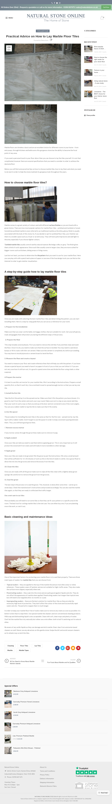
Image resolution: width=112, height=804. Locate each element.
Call (52, 3)
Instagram (59, 3)
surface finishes (55, 225)
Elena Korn (44, 40)
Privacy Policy (44, 775)
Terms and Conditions (47, 771)
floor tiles (24, 646)
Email (57, 3)
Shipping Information (47, 782)
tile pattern (41, 255)
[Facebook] (57, 648)
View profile (90, 115)
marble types (24, 650)
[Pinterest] (78, 648)
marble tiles (27, 580)
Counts (104, 52)
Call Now (106, 7)
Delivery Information (47, 778)
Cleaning (10, 646)
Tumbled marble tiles (12, 245)
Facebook (54, 3)
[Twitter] (62, 648)
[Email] (73, 648)
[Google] (68, 648)
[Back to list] (42, 661)
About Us (43, 767)
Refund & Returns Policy (48, 786)
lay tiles (38, 646)
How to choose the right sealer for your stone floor (100, 59)
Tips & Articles (42, 31)
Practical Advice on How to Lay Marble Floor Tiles (42, 36)
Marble (10, 650)
